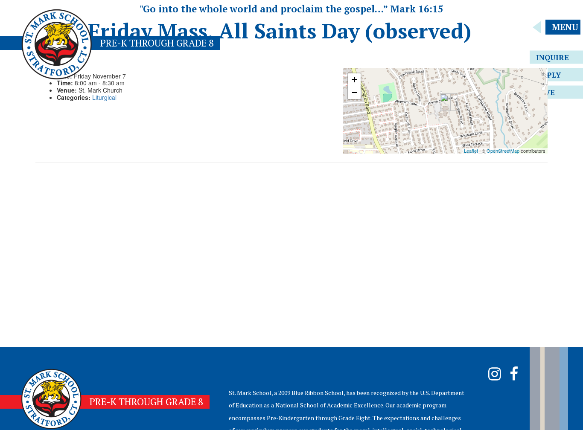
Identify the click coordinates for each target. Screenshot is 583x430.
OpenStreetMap (503, 150)
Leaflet (471, 150)
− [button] (354, 92)
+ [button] (354, 79)
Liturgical (104, 97)
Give (545, 92)
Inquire (552, 57)
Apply (548, 75)
